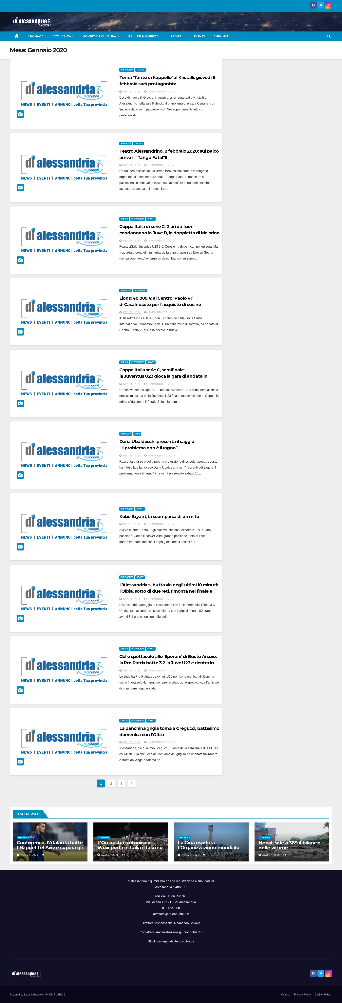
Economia (140, 290)
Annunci (221, 36)
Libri (137, 434)
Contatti (285, 994)
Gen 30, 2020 (132, 165)
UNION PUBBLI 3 (55, 994)
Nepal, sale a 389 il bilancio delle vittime (289, 845)
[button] (329, 36)
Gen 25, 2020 (132, 670)
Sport (176, 36)
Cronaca (36, 36)
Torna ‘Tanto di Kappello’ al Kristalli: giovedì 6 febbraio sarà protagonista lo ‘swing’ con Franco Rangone (167, 84)
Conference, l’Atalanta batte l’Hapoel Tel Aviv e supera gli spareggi (50, 847)
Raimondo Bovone (161, 91)
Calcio (124, 219)
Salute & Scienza (144, 36)
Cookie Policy (323, 994)
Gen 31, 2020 (132, 91)
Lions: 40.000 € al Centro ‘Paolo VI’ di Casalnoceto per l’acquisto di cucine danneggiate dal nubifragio (160, 305)
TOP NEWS (23, 837)
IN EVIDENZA (127, 70)
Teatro (140, 70)
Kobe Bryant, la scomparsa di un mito (159, 516)
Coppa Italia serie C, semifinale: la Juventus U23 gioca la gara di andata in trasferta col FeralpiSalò (163, 376)
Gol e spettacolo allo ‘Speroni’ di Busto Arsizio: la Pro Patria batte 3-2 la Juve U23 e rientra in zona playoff (168, 663)
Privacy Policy (302, 994)
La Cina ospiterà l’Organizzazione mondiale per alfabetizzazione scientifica (208, 850)
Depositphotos (184, 941)
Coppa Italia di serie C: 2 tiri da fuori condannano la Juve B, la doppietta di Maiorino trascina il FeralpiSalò (169, 233)
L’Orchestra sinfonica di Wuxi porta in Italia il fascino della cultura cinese (129, 847)
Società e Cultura (100, 36)
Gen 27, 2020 (132, 524)
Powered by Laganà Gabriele (27, 994)
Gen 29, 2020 (132, 312)
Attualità (62, 36)
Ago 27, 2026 (29, 855)
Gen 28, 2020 (132, 384)
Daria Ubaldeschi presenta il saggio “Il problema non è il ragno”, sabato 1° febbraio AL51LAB (156, 448)
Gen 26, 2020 (132, 599)
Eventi (199, 36)
